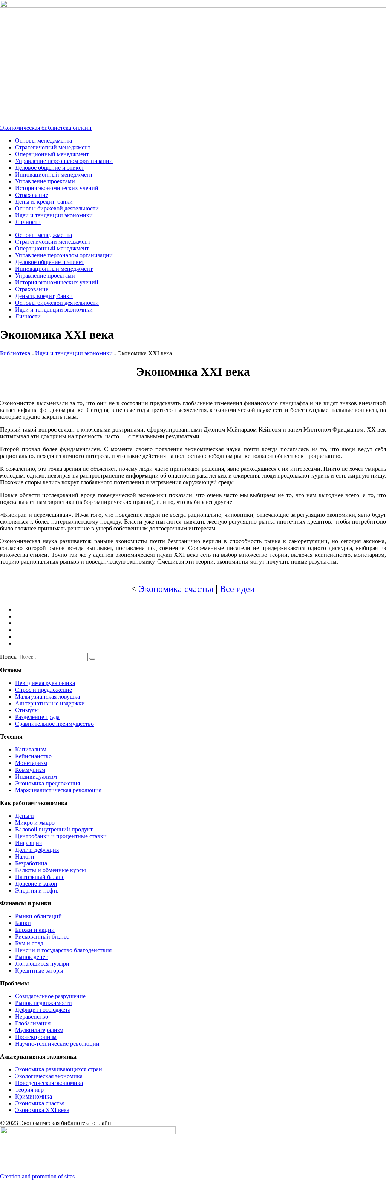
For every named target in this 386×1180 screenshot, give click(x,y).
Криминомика (33, 1096)
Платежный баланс (39, 877)
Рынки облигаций (38, 916)
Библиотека (15, 353)
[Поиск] (92, 659)
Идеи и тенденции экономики (54, 215)
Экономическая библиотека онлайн (46, 127)
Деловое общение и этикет (49, 167)
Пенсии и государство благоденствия (63, 950)
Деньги (24, 816)
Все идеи (237, 589)
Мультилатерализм (39, 1030)
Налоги (24, 856)
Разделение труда (37, 717)
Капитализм (30, 749)
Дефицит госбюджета (42, 1009)
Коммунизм (30, 770)
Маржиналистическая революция (58, 790)
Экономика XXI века (42, 1110)
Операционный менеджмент (52, 154)
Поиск (8, 656)
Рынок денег (31, 957)
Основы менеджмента (43, 140)
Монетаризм (31, 763)
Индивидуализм (36, 776)
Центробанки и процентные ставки (61, 836)
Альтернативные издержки (50, 703)
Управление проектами (45, 181)
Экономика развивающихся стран (58, 1069)
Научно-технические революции (57, 1043)
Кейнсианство (33, 756)
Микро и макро (35, 822)
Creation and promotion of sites (37, 1176)
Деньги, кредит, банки (44, 201)
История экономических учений (56, 188)
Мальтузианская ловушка (47, 696)
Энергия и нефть (36, 890)
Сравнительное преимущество (54, 724)
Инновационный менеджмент (54, 174)
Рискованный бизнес (42, 936)
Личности (28, 222)
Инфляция (28, 843)
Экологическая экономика (49, 1076)
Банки (23, 923)
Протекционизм (36, 1037)
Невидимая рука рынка (45, 683)
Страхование (31, 195)
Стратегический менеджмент (52, 147)
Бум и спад (29, 943)
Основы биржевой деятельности (57, 208)
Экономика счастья (176, 589)
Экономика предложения (47, 783)
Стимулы (27, 710)
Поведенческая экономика (49, 1083)
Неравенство (31, 1016)
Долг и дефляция (37, 850)
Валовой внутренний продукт (54, 829)
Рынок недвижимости (43, 1003)
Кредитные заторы (39, 970)
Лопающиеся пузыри (42, 963)
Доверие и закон (36, 883)
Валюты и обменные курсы (50, 870)
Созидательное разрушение (50, 996)
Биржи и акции (35, 929)
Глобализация (33, 1023)
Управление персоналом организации (64, 161)
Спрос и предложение (43, 690)
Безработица (31, 863)
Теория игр (29, 1089)
